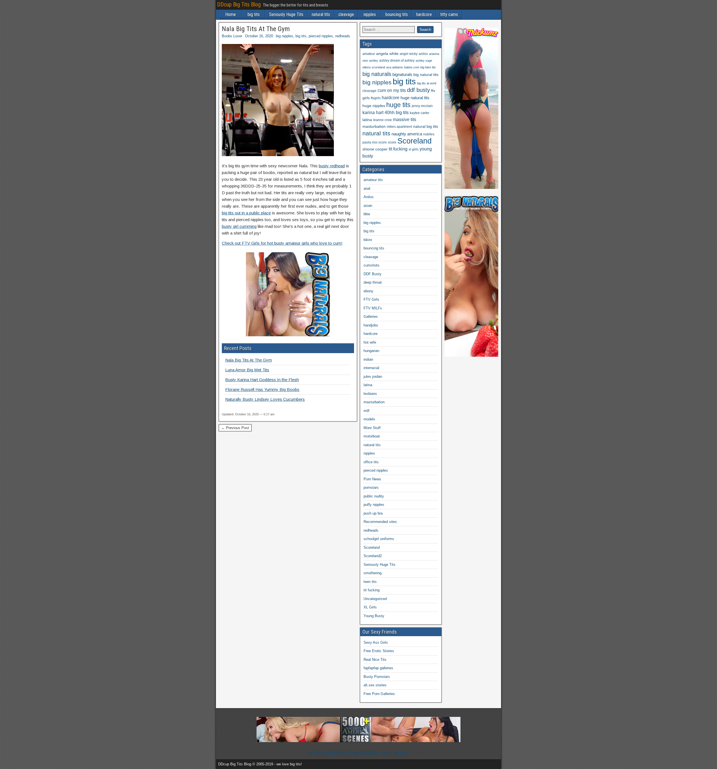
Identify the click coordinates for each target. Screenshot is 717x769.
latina (367, 120)
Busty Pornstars (377, 677)
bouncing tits (396, 14)
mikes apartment (399, 127)
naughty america (407, 134)
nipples (370, 14)
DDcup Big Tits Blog (239, 4)
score (392, 142)
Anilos (369, 197)
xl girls (413, 149)
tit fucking (398, 149)
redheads (342, 36)
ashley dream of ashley (397, 60)
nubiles (428, 134)
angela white (387, 54)
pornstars (371, 487)
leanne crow (382, 120)
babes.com (411, 67)
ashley (373, 60)
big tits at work (427, 83)
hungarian (371, 351)
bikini (368, 240)
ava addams (394, 67)
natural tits (321, 14)
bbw (367, 214)
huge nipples (373, 106)
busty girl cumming (239, 226)
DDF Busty (372, 274)
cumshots (372, 265)
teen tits (370, 582)
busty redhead (332, 165)
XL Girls (370, 607)
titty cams (449, 14)
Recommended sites (380, 522)
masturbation (374, 126)
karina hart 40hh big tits (385, 112)
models (369, 419)
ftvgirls (376, 98)
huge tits (398, 104)
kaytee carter (419, 113)
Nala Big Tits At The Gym (256, 29)
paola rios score (374, 142)
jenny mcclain (422, 106)
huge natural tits (415, 98)
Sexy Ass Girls (376, 642)
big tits (254, 14)
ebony (368, 291)
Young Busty (374, 616)
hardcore (424, 14)
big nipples (284, 36)
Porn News (372, 479)
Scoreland (414, 141)
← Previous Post (235, 428)
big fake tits (428, 67)
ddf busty (418, 90)
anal (367, 188)
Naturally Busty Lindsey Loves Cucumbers (265, 399)
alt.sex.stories (375, 685)
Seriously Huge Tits (286, 14)
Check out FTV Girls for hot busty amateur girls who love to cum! (282, 243)
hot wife (370, 342)
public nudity (374, 496)
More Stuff (372, 428)
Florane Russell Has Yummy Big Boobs (262, 389)
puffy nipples (374, 504)
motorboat (372, 436)
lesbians (370, 394)
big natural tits (425, 75)
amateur (368, 54)
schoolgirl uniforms (379, 539)
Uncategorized (375, 599)
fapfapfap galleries (378, 668)
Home (230, 14)
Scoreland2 (373, 556)
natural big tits (425, 126)
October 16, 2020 (259, 36)
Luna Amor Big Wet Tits (247, 369)
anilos (423, 54)
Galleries (371, 316)
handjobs (371, 325)
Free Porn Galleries (379, 694)
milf (366, 411)
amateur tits (373, 180)
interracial (371, 368)
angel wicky (409, 54)
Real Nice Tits (375, 659)
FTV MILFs (373, 308)
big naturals (376, 74)
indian (368, 359)
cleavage (346, 14)
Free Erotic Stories (379, 651)
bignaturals (402, 74)
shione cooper (375, 149)
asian (368, 205)
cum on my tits (392, 90)
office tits (371, 462)
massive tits (404, 119)
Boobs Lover (232, 36)
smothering (372, 573)
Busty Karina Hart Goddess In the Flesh (262, 379)
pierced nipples (321, 36)
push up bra (373, 513)
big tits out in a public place (246, 212)
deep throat (373, 282)
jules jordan (373, 376)
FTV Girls (371, 299)
